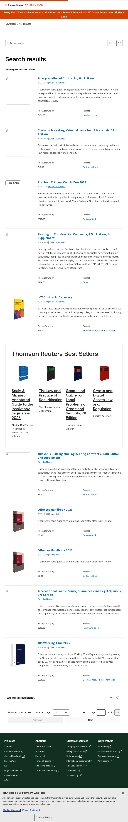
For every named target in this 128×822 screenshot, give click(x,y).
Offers (7, 780)
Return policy (72, 756)
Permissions (103, 761)
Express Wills (10, 761)
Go (117, 712)
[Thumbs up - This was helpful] (111, 698)
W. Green (39, 751)
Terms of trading (43, 761)
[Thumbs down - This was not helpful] (118, 698)
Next (90, 720)
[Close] (123, 792)
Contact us (71, 770)
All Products (25, 24)
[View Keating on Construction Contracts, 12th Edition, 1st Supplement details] (18, 246)
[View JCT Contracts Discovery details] (18, 309)
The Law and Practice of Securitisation (50, 395)
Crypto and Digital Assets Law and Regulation (103, 400)
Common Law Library (14, 751)
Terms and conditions (45, 770)
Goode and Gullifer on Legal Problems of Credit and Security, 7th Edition (76, 404)
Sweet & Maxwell (57, 82)
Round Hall (54, 514)
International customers (77, 761)
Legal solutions (11, 770)
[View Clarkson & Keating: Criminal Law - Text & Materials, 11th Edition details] (18, 142)
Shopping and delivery (76, 746)
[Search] (111, 43)
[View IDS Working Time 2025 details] (18, 655)
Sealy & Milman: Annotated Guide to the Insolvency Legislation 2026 (22, 404)
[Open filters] (119, 43)
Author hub (103, 746)
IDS (5, 765)
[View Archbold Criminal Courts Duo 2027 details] (18, 194)
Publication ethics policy (109, 751)
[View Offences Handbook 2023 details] (18, 522)
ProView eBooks (12, 775)
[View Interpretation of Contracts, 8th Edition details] (18, 91)
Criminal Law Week (13, 756)
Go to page (89, 712)
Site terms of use (43, 765)
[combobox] (56, 43)
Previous (37, 720)
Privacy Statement (30, 810)
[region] (64, 805)
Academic (9, 746)
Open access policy (107, 756)
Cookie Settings (45, 817)
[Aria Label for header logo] (23, 5)
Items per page (42, 712)
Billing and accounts (75, 751)
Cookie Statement (11, 810)
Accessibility (72, 775)
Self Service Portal (75, 765)
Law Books (11, 24)
